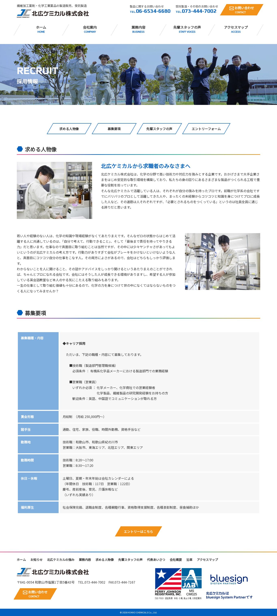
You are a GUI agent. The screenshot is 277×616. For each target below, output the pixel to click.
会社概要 (176, 559)
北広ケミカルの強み (60, 559)
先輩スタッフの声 (187, 29)
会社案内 (90, 29)
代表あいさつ (156, 559)
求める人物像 (105, 559)
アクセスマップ (236, 29)
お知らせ (36, 559)
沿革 (189, 559)
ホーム (41, 29)
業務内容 (138, 29)
